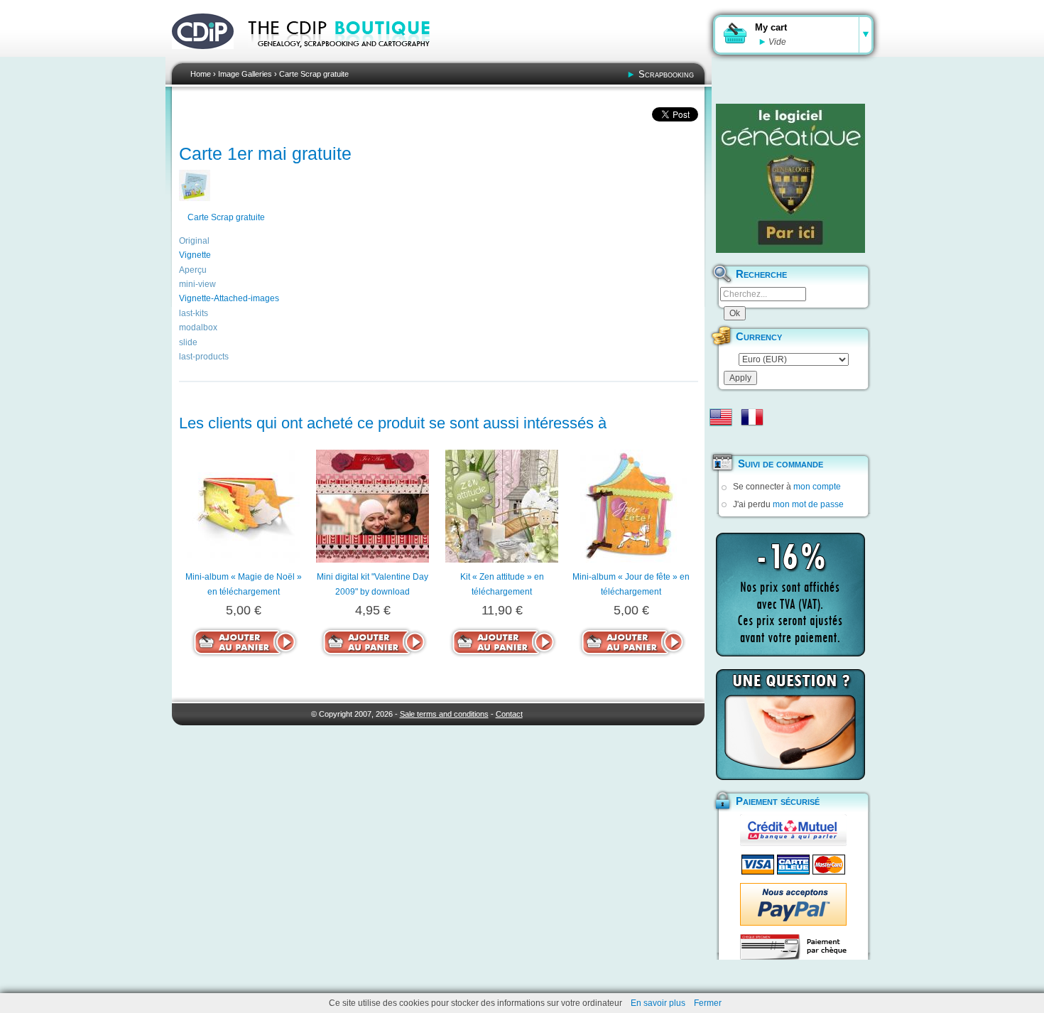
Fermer (708, 1003)
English (720, 417)
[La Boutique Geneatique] (790, 178)
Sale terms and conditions (444, 714)
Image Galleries (245, 74)
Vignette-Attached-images (229, 298)
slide (188, 342)
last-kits (193, 313)
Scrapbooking (666, 74)
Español (720, 439)
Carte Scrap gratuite (314, 74)
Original (194, 241)
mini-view (197, 284)
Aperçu (193, 270)
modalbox (198, 327)
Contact (509, 714)
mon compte (817, 487)
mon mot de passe (808, 504)
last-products (204, 357)
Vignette (195, 255)
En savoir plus (658, 1003)
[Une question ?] (790, 724)
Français (752, 417)
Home (200, 74)
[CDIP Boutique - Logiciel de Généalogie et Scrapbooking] (349, 57)
